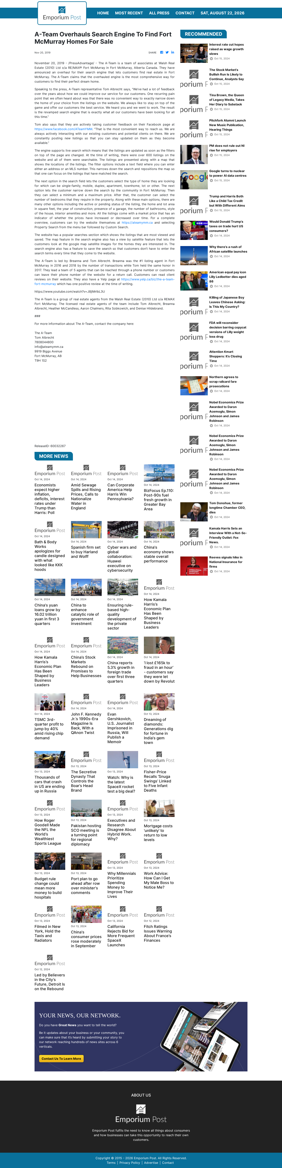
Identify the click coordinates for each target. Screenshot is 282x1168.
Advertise (151, 1163)
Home (103, 13)
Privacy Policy (130, 1163)
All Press (159, 13)
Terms (111, 1163)
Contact (185, 13)
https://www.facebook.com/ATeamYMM (63, 129)
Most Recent (129, 13)
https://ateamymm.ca (137, 222)
